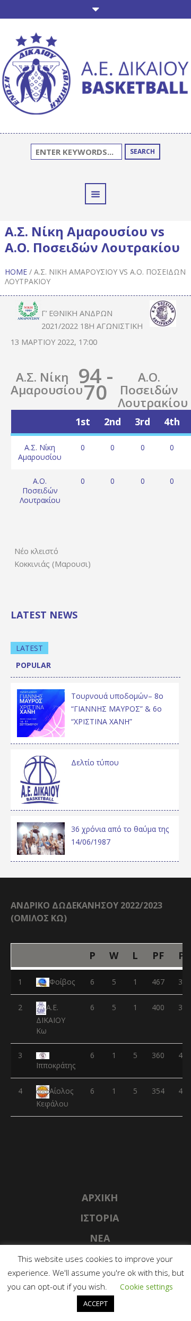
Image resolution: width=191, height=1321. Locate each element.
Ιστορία (99, 1218)
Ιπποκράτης (55, 1065)
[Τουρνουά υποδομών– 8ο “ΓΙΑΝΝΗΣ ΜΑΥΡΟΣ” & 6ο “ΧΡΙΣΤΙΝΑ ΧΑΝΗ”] (41, 712)
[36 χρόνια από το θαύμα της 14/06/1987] (41, 837)
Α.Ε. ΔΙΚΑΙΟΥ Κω (50, 1019)
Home (16, 272)
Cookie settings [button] (146, 1287)
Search (142, 151)
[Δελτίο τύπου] (41, 779)
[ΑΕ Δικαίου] (95, 75)
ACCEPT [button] (95, 1303)
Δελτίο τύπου (95, 762)
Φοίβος (62, 982)
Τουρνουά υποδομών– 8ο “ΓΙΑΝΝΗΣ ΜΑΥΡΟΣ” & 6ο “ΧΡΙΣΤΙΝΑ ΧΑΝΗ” (117, 708)
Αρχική (100, 1197)
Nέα (100, 1238)
